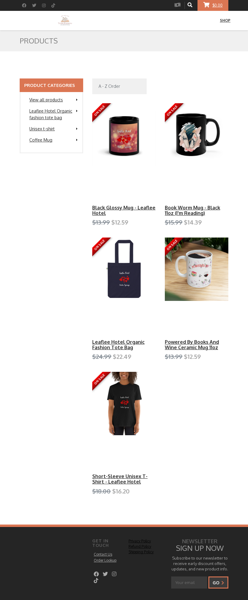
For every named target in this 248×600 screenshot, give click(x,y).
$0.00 (217, 5)
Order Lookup (105, 560)
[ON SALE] (124, 134)
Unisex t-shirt (42, 128)
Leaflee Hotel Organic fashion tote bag (50, 114)
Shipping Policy (141, 552)
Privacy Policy (140, 541)
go (216, 582)
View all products (46, 99)
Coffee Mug (40, 139)
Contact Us (103, 554)
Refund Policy (140, 546)
